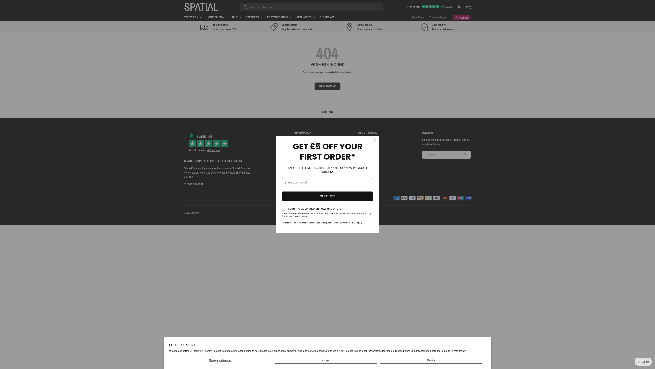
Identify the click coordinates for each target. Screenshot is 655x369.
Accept (325, 360)
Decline (431, 360)
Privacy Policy (458, 351)
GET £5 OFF (327, 196)
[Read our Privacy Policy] (371, 214)
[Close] (374, 140)
